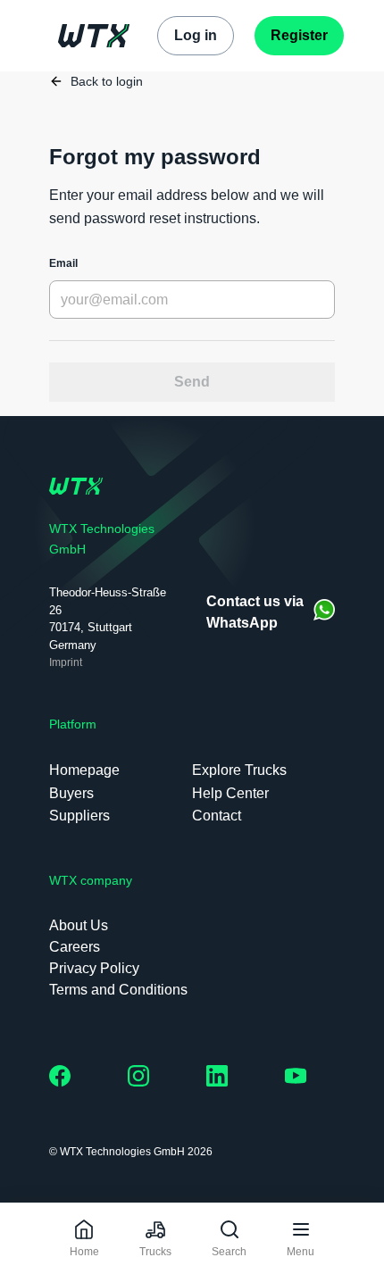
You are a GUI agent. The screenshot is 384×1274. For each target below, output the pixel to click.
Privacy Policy (94, 968)
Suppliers (79, 815)
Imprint (65, 662)
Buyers (71, 793)
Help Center (230, 793)
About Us (78, 925)
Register (299, 35)
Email (63, 263)
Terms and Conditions (118, 989)
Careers (74, 946)
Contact (216, 815)
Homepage (84, 770)
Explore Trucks (239, 770)
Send (192, 381)
